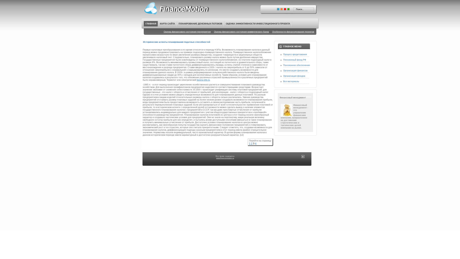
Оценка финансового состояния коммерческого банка (241, 32)
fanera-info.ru (203, 80)
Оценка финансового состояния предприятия (187, 32)
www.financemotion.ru (225, 158)
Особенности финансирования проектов (293, 32)
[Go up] (303, 157)
